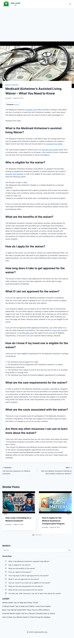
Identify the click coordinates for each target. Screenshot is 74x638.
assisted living (31, 110)
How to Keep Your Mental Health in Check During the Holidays (26, 617)
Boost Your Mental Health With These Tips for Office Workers (26, 610)
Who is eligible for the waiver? (19, 565)
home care (56, 330)
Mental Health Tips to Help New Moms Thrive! (20, 603)
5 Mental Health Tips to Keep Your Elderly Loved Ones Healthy (26, 606)
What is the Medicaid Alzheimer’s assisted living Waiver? (28, 561)
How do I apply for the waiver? (19, 572)
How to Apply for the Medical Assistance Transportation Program (53, 521)
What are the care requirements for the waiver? (25, 586)
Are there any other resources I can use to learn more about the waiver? (34, 593)
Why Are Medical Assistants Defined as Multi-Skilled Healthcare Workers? (56, 471)
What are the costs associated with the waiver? (25, 590)
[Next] (68, 512)
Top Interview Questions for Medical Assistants (16, 471)
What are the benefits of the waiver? (21, 568)
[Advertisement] (37, 22)
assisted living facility (54, 144)
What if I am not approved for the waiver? (23, 579)
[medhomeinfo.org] (12, 4)
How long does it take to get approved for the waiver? (28, 576)
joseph (9, 98)
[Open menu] (70, 3)
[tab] (33, 534)
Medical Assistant (12, 85)
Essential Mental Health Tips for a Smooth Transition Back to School (28, 613)
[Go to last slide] (5, 512)
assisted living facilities (14, 174)
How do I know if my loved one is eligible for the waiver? (29, 583)
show (16, 104)
